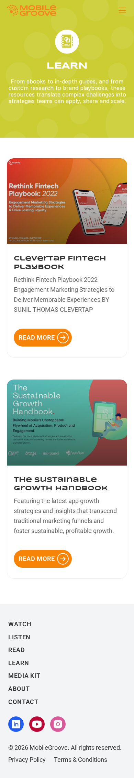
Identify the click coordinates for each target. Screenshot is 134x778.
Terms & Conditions (80, 759)
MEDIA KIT (24, 675)
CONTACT (23, 701)
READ (16, 649)
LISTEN (19, 637)
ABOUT (19, 688)
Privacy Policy (27, 759)
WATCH (20, 624)
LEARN (18, 663)
